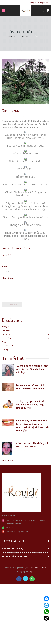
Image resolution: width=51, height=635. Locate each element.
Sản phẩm (6, 338)
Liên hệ (5, 350)
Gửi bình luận (12, 304)
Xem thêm (6, 460)
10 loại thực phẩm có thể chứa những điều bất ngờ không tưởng (30, 404)
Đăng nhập (43, 2)
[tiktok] (46, 618)
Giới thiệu (6, 330)
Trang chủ (6, 326)
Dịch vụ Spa (7, 334)
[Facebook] (46, 598)
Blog (4, 342)
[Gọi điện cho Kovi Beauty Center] (32, 578)
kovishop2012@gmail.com (17, 531)
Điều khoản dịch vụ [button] (12, 548)
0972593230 (11, 527)
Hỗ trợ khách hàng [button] (13, 541)
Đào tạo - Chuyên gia (11, 346)
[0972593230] (46, 611)
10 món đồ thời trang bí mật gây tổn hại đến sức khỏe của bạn (32, 369)
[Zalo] (46, 605)
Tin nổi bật (13, 358)
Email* (5, 266)
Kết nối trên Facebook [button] (14, 556)
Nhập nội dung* (8, 278)
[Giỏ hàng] (47, 11)
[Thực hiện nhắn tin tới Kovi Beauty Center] (25, 578)
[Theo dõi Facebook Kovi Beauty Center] (19, 578)
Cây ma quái (11, 110)
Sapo (31, 572)
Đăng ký (33, 2)
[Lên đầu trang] (42, 629)
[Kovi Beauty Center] (21, 492)
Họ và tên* (6, 255)
